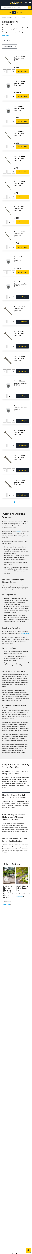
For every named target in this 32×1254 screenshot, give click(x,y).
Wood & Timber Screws (20, 17)
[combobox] (14, 7)
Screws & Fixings (7, 17)
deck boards (25, 633)
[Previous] (6, 879)
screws (18, 531)
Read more (5, 35)
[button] (2, 3)
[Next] (27, 879)
